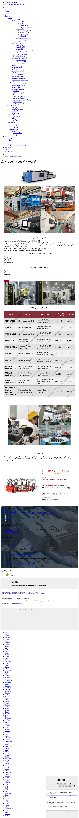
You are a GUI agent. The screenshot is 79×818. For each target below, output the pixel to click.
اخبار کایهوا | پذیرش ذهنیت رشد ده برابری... (21, 554)
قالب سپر (23, 23)
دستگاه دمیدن (16, 87)
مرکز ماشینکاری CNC (19, 92)
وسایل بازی (12, 114)
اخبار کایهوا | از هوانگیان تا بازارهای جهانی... (21, 564)
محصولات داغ (13, 510)
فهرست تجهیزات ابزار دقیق (17, 145)
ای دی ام (15, 94)
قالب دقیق (15, 69)
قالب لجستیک (16, 43)
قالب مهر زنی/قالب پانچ (19, 58)
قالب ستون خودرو (10, 512)
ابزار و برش (16, 113)
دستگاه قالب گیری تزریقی (20, 83)
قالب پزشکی (16, 41)
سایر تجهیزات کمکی (18, 103)
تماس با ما (8, 147)
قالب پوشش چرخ (25, 27)
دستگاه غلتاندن (17, 102)
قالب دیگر (23, 36)
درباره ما (7, 136)
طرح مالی (15, 134)
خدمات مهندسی (13, 129)
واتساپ (11, 575)
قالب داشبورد (24, 32)
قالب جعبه (19, 49)
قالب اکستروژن (17, 67)
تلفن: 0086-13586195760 (12, 2)
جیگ (13, 118)
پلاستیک (14, 125)
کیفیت (10, 138)
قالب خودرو (16, 19)
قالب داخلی (20, 29)
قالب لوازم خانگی (22, 54)
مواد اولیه (11, 122)
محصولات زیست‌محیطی (20, 80)
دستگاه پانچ (15, 91)
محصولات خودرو (17, 74)
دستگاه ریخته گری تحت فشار (21, 100)
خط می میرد (20, 63)
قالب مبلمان (20, 52)
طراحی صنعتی (17, 133)
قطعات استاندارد (17, 109)
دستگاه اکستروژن (18, 89)
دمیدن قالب (16, 65)
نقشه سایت (4, 510)
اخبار (10, 140)
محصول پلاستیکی (14, 72)
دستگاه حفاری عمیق (18, 96)
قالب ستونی (24, 34)
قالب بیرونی (20, 21)
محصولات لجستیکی (18, 78)
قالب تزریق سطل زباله (35, 512)
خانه (6, 14)
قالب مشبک (24, 25)
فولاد (13, 124)
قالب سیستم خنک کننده (23, 38)
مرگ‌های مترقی (21, 60)
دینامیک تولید (9, 151)
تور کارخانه (12, 142)
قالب (10, 18)
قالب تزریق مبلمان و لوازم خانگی (23, 50)
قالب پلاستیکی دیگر (18, 56)
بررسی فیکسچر (17, 116)
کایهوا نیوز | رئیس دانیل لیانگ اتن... (18, 545)
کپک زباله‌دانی (20, 47)
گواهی (10, 144)
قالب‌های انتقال (21, 61)
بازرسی (14, 131)
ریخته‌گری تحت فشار (19, 71)
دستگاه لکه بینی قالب (19, 85)
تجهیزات (11, 82)
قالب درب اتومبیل (26, 30)
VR (6, 149)
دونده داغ (15, 107)
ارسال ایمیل (4, 572)
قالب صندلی (23, 512)
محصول (7, 16)
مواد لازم (15, 127)
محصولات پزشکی (18, 76)
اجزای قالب (12, 105)
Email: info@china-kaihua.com (14, 4)
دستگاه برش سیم (18, 98)
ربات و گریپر (16, 120)
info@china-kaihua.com (12, 533)
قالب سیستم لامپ (22, 40)
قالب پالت (19, 45)
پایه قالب (15, 111)
